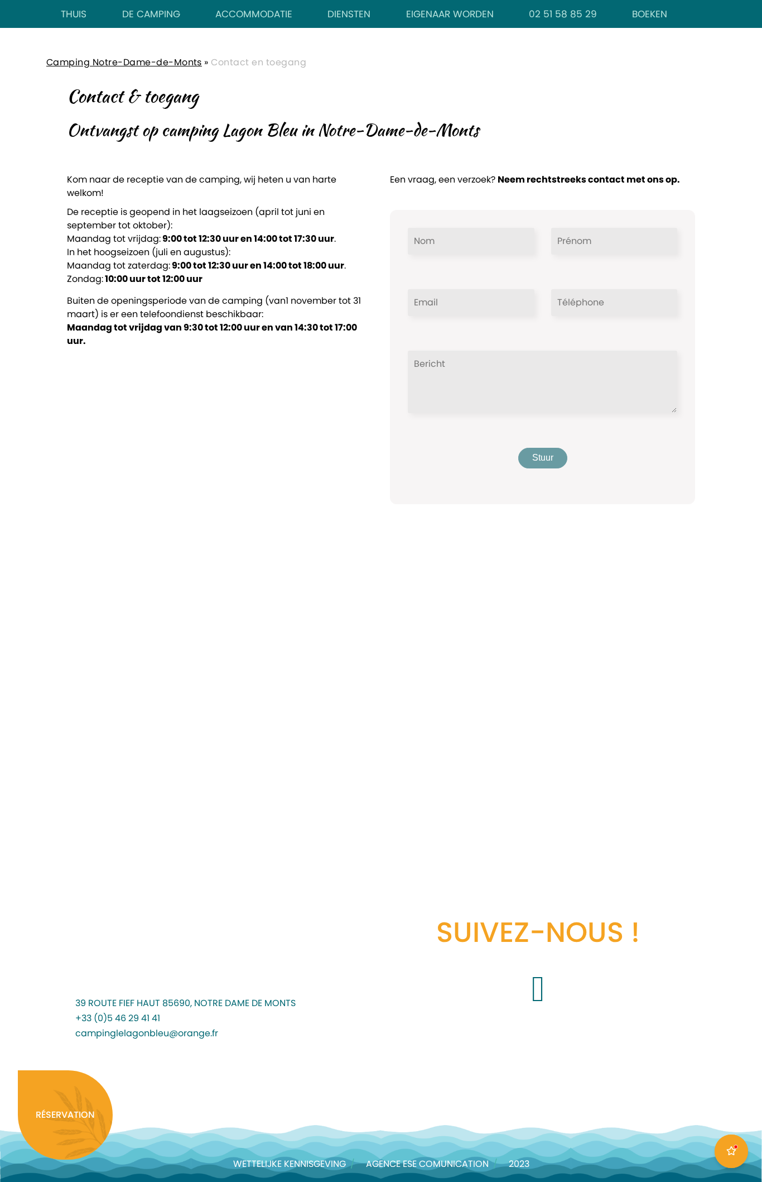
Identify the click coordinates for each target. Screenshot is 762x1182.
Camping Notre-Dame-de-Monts (124, 62)
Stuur (542, 457)
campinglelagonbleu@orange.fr (146, 1033)
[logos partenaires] (151, 1085)
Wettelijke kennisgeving (289, 1164)
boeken (649, 14)
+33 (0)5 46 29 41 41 (117, 1018)
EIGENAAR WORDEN (450, 14)
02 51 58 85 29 (563, 14)
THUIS (73, 14)
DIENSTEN (348, 14)
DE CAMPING (151, 14)
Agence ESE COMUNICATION (427, 1164)
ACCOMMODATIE (253, 14)
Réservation (65, 1115)
